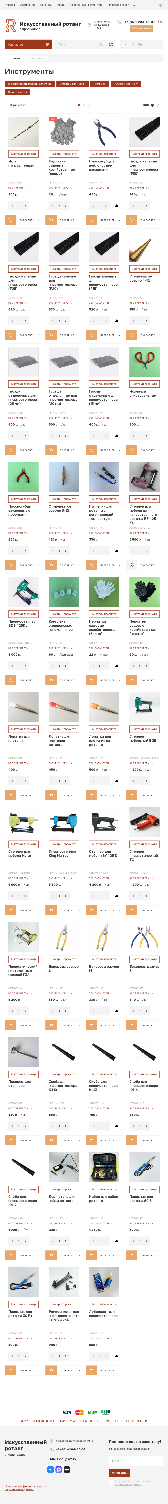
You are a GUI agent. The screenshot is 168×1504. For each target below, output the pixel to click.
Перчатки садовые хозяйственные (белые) (102, 627)
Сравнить (36, 206)
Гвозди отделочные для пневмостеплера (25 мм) (22, 397)
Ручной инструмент (126, 83)
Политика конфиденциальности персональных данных (25, 1488)
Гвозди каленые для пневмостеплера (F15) (103, 282)
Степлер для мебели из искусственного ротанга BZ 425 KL (143, 514)
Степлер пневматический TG (143, 855)
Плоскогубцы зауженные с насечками (20, 510)
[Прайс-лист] (89, 105)
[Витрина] (79, 105)
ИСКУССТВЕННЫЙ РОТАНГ (37, 1421)
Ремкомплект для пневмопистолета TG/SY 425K (64, 1316)
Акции (61, 4)
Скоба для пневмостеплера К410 (63, 1085)
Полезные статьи (118, 4)
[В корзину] (10, 220)
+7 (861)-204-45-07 (139, 22)
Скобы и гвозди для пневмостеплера (30, 83)
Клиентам (46, 4)
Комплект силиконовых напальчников (61, 625)
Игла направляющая (21, 163)
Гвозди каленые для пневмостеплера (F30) (143, 167)
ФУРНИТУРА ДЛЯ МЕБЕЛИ (75, 1421)
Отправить (119, 1472)
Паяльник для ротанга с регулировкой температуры (101, 512)
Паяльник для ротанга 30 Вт (20, 1314)
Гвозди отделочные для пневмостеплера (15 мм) (103, 397)
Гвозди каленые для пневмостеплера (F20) (63, 282)
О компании (27, 4)
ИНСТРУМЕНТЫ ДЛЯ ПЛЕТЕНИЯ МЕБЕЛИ (122, 1421)
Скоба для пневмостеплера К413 (103, 1085)
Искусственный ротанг (50, 24)
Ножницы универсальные (142, 393)
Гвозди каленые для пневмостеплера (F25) (22, 282)
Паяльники (100, 83)
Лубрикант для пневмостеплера (103, 1314)
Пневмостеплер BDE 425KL (22, 623)
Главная (10, 4)
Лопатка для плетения (19, 738)
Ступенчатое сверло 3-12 (60, 508)
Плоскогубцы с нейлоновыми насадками (102, 165)
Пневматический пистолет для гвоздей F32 (23, 970)
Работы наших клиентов (86, 4)
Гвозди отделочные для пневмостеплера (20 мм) (63, 397)
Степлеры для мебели (72, 83)
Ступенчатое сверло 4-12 (140, 278)
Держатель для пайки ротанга (62, 1199)
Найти (102, 44)
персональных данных (128, 1484)
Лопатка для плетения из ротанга (100, 740)
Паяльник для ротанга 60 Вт (141, 1199)
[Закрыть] (112, 3)
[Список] (84, 105)
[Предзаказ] (10, 680)
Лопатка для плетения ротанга (60, 740)
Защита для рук (17, 92)
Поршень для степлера (19, 1083)
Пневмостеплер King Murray (62, 853)
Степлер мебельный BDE (142, 738)
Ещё (133, 5)
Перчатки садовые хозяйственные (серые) (62, 167)
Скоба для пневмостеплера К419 (22, 1201)
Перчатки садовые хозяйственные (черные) (142, 627)
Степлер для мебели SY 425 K (103, 853)
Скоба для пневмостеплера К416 (143, 1085)
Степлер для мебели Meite (19, 853)
